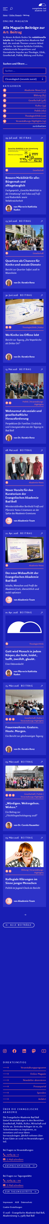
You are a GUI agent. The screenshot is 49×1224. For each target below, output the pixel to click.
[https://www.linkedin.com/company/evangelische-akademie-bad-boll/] (24, 1050)
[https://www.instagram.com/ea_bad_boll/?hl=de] (5, 1050)
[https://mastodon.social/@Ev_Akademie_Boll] (34, 1050)
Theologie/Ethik (29, 327)
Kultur (41, 327)
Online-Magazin (15, 15)
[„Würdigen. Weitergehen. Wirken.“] (42, 761)
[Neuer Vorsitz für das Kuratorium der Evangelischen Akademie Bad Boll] (42, 450)
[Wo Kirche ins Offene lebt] (42, 295)
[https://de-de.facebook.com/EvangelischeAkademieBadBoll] (14, 1050)
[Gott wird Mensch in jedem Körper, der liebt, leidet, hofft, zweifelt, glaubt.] (42, 612)
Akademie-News (36, 482)
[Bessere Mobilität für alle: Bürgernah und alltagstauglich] (42, 137)
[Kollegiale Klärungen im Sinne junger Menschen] (42, 837)
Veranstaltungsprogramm (33, 1067)
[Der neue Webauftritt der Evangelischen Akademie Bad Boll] (42, 533)
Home (5, 15)
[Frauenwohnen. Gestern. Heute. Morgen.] (42, 685)
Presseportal (39, 1086)
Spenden (41, 1092)
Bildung (24, 869)
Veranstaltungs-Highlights (37, 403)
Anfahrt (42, 1099)
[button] (5, 9)
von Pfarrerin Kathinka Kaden (25, 208)
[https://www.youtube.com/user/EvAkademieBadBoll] (44, 1050)
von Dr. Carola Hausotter (26, 825)
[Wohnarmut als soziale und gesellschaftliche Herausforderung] (42, 369)
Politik (25, 401)
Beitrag (25, 137)
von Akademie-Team (24, 520)
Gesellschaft (38, 170)
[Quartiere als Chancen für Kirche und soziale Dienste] (42, 221)
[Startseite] (39, 4)
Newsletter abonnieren (34, 1080)
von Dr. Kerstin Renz (24, 282)
